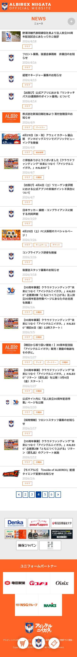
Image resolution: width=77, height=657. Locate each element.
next (58, 494)
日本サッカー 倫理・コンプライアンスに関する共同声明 (47, 212)
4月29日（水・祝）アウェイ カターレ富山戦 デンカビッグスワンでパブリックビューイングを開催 (48, 139)
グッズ (38, 362)
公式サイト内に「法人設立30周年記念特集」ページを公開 (46, 401)
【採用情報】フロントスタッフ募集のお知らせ (48, 422)
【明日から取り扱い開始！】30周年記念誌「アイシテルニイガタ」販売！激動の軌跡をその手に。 (48, 349)
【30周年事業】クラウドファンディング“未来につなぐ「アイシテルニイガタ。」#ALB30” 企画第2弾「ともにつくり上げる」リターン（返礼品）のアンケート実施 (48, 447)
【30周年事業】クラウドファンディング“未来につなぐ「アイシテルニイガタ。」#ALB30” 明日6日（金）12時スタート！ (48, 324)
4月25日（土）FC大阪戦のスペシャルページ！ (47, 233)
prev (19, 494)
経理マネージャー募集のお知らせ (42, 75)
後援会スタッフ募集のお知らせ (40, 270)
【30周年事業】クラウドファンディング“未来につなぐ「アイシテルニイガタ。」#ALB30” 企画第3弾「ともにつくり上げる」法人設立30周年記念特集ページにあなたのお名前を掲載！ (48, 295)
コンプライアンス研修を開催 (39, 253)
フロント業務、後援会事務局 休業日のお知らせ (48, 56)
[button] (38, 642)
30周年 (39, 177)
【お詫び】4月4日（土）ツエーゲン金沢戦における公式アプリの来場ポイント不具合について (48, 189)
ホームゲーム (41, 244)
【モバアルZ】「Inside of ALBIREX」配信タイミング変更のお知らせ (48, 472)
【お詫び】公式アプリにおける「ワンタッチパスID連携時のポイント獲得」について (48, 95)
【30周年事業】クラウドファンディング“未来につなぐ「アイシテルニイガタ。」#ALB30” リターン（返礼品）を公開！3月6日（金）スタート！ (48, 376)
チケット (56, 244)
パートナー (40, 127)
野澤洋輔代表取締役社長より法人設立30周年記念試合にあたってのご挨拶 (47, 35)
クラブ (27, 46)
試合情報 (39, 152)
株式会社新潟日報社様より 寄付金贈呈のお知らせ (47, 116)
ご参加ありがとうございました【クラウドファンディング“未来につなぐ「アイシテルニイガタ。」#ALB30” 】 (48, 164)
